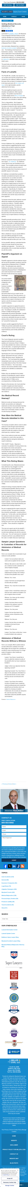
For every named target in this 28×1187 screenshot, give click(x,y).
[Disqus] (14, 719)
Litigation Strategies (9, 889)
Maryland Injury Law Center (14, 12)
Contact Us (14, 1154)
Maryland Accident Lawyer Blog (11, 941)
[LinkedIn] (14, 866)
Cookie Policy (18, 1129)
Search (24, 918)
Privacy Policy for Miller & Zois (14, 1149)
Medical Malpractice (10, 699)
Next (14, 784)
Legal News (6, 886)
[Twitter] (10, 866)
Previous (4, 784)
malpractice (6, 59)
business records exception (9, 48)
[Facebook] (5, 866)
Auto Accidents (8, 876)
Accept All (9, 1178)
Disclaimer (14, 1145)
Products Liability (8, 901)
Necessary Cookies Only (9, 1182)
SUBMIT (14, 860)
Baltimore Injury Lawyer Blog (10, 937)
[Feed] (22, 866)
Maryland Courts (8, 892)
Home (4, 16)
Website (14, 1140)
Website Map (14, 1158)
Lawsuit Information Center (10, 929)
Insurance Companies (9, 883)
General (5, 880)
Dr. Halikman (12, 161)
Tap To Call (8, 5)
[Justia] (18, 866)
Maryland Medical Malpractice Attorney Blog (13, 945)
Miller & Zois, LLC (20, 1180)
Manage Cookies (9, 1185)
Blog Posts (14, 1163)
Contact (14, 16)
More (23, 16)
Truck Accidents (8, 904)
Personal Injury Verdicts (10, 898)
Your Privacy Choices (8, 1129)
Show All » (5, 908)
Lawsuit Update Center (8, 933)
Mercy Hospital (19, 95)
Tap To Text (20, 5)
